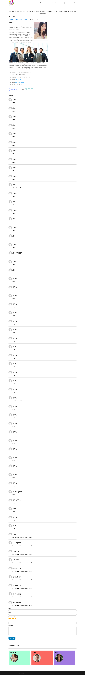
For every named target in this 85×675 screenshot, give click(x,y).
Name (9, 608)
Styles (41, 2)
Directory (11, 19)
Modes (47, 2)
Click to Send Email (19, 82)
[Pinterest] (32, 89)
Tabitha (31, 19)
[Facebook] (29, 89)
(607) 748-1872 (18, 79)
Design (25, 19)
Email (9, 612)
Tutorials (61, 2)
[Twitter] (26, 89)
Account (54, 2)
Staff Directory (18, 19)
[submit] (74, 3)
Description (10, 625)
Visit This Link (14, 89)
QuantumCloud (21, 673)
